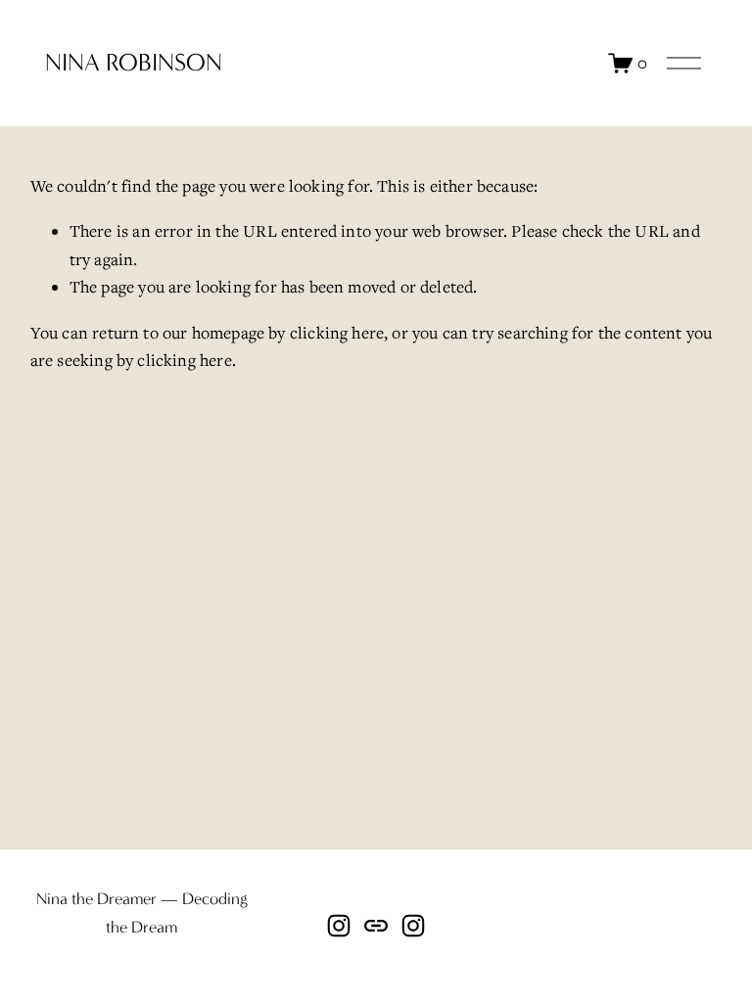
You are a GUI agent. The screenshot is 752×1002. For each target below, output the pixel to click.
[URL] (376, 925)
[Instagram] (339, 925)
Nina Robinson (133, 62)
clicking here (337, 332)
